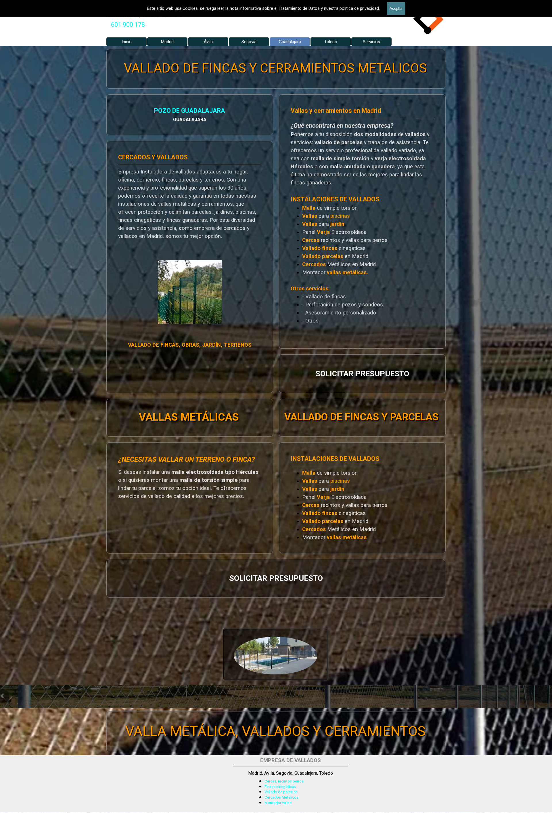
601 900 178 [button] (128, 24)
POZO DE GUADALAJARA (189, 110)
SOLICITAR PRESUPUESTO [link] (362, 373)
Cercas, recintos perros (284, 781)
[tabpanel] (128, 24)
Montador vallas (278, 803)
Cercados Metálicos (281, 797)
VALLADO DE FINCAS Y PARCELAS (361, 417)
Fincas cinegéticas (280, 787)
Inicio (127, 41)
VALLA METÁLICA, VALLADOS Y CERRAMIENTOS (275, 731)
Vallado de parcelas (281, 792)
